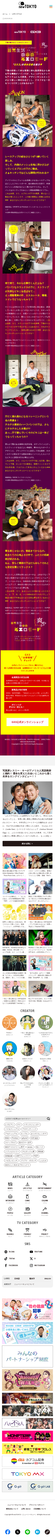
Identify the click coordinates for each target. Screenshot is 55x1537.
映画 (7, 1138)
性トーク (39, 1147)
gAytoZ (25, 1138)
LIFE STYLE (17, 14)
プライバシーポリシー (36, 1505)
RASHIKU (10, 1235)
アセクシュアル (11, 1134)
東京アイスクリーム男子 (14, 1147)
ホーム (5, 14)
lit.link (11, 1252)
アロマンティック (29, 1129)
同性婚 (40, 1151)
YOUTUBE (38, 1252)
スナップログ (10, 1142)
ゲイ (19, 1125)
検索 (48, 1118)
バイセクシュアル (12, 1129)
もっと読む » (46, 836)
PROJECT (44, 1235)
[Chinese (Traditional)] (32, 1278)
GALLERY (27, 1214)
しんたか (43, 1160)
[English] (48, 1278)
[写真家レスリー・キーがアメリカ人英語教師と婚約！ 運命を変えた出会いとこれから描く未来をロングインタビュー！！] (27, 797)
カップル (24, 1134)
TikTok (12, 1259)
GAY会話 (34, 1138)
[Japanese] (17, 1278)
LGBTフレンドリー (22, 1156)
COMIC (27, 1202)
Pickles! (15, 1138)
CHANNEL (44, 1214)
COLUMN (45, 1202)
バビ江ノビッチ (11, 1160)
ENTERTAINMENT (45, 1189)
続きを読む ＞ (27, 844)
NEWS (10, 1189)
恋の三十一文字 (25, 1142)
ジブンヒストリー (12, 1151)
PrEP (36, 1156)
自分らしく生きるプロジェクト (17, 1165)
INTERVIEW (10, 1202)
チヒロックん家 (28, 1151)
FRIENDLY (27, 1235)
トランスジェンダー (32, 1125)
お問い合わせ (26, 1509)
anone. (30, 1147)
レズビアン (9, 1125)
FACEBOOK (13, 1265)
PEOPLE (10, 1214)
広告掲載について (40, 1509)
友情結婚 (8, 1156)
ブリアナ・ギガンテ (28, 1160)
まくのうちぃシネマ (39, 1134)
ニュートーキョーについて (24, 1284)
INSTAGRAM (39, 1265)
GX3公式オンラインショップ (27, 722)
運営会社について (12, 1509)
